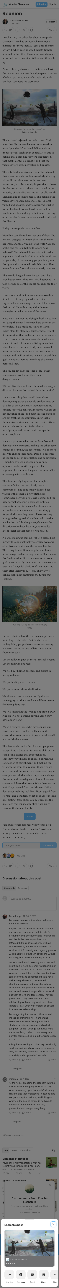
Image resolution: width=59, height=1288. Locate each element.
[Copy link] (9, 1274)
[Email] (32, 1274)
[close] (53, 1224)
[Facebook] (21, 1274)
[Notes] (44, 1274)
